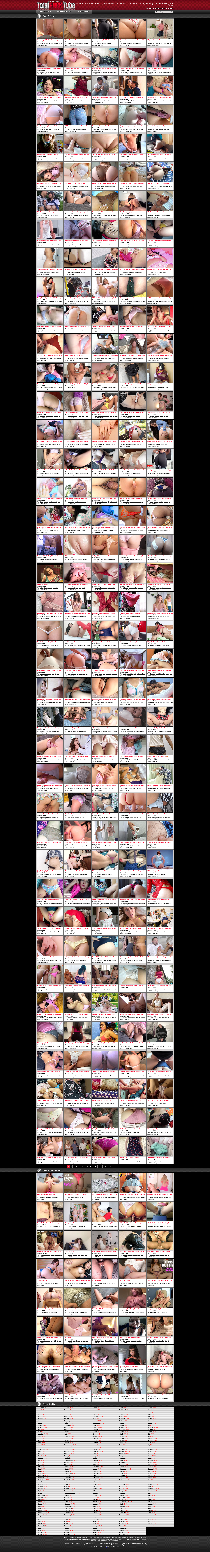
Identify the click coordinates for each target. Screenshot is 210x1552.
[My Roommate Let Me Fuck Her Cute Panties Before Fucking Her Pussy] (160, 143)
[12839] (42, 1416)
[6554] (69, 1407)
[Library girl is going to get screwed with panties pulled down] (160, 917)
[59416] (69, 1497)
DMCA (106, 1548)
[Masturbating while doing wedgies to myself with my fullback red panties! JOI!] (160, 1355)
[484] (124, 1493)
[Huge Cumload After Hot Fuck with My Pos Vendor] (105, 1326)
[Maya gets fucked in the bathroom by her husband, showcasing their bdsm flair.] (160, 29)
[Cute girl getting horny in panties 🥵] (160, 745)
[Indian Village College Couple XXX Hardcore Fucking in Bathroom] (132, 373)
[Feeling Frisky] (160, 1032)
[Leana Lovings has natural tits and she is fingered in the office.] (77, 745)
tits (57, 1198)
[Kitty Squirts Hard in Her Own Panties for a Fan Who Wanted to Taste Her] (160, 344)
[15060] (96, 1497)
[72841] (42, 1412)
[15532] (152, 1491)
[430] (150, 1445)
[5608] (70, 1412)
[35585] (98, 1517)
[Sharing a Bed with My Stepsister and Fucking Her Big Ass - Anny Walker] (77, 774)
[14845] (98, 1477)
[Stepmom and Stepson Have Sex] (50, 946)
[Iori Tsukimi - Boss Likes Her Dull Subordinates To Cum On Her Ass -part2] (132, 459)
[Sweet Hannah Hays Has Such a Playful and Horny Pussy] (132, 258)
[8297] (69, 1431)
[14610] (125, 1469)
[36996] (152, 1517)
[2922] (42, 1532)
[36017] (124, 1519)
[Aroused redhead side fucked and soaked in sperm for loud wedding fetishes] (105, 1003)
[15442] (152, 1519)
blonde (140, 72)
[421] (43, 1484)
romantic (140, 731)
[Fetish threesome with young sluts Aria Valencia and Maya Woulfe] (105, 974)
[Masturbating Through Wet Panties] (77, 172)
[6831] (125, 1497)
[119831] (69, 1451)
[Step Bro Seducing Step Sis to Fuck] (50, 115)
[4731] (41, 1438)
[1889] (71, 1460)
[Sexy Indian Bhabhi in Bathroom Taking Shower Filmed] (50, 258)
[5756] (96, 1491)
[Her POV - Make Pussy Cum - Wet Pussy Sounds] (105, 1298)
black (86, 989)
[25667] (41, 1410)
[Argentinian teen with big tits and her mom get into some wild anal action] (50, 1060)
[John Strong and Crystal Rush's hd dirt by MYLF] (77, 1269)
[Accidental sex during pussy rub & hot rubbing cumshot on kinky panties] (160, 1089)
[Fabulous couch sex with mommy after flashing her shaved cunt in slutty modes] (160, 86)
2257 (103, 1548)
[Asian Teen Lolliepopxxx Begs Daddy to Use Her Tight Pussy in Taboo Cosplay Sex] (50, 888)
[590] (96, 1523)
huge (168, 473)
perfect (60, 387)
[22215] (126, 1501)
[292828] (42, 1499)
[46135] (124, 1506)
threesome (112, 989)
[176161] (43, 1497)
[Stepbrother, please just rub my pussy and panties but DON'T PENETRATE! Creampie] (132, 1060)
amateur (83, 43)
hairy (48, 645)
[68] (41, 1488)
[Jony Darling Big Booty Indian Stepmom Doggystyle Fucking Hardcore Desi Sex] (50, 860)
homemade (78, 43)
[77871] (97, 1532)
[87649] (124, 1484)
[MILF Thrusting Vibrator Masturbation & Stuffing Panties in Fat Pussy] (160, 1146)
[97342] (41, 1491)
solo (141, 273)
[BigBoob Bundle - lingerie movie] (132, 1355)
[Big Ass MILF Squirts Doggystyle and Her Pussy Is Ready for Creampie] (77, 258)
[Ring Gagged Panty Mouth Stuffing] (132, 1326)
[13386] (152, 1438)
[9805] (41, 1431)
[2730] (151, 1495)
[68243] (70, 1462)
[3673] (98, 1423)
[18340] (152, 1477)
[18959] (42, 1530)
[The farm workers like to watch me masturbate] (77, 1298)
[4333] (123, 1436)
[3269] (97, 1412)
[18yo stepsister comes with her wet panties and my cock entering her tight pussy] (50, 1146)
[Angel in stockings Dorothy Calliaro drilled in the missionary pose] (105, 1355)
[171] (43, 1526)
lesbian (82, 874)
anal (86, 359)
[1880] (42, 1458)
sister (52, 43)
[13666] (152, 1442)
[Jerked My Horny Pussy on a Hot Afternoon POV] (160, 831)
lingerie (60, 129)
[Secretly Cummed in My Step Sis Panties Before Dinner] (132, 57)
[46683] (124, 1453)
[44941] (151, 1425)
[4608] (152, 1469)
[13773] (125, 1462)
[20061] (124, 1471)
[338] (152, 1449)
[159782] (124, 1499)
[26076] (152, 1407)
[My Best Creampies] (105, 1269)
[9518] (152, 1504)
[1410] (70, 1508)
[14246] (42, 1501)
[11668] (125, 1517)
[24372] (69, 1458)
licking (111, 244)
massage (77, 187)
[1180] (97, 1469)
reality (84, 616)
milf (100, 43)
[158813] (71, 1488)
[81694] (124, 1425)
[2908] (151, 1436)
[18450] (97, 1421)
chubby (168, 215)
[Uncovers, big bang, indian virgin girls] (132, 1089)
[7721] (41, 1460)
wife (157, 43)
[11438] (68, 1414)
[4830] (69, 1469)
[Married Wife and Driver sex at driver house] (105, 803)
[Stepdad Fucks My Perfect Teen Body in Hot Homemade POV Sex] (160, 258)
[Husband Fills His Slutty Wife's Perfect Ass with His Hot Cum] (50, 545)
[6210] (69, 1471)
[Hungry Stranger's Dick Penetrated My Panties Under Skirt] (50, 774)
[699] (151, 1499)
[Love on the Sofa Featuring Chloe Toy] (50, 143)
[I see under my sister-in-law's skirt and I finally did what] (50, 401)
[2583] (125, 1427)
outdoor (137, 158)
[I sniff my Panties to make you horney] (132, 602)
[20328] (152, 1462)
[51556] (124, 1473)
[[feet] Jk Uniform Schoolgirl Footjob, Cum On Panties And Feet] (105, 1240)
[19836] (42, 1436)
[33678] (68, 1464)
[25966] (123, 1445)
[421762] (98, 1460)
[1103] (97, 1486)
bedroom (165, 101)
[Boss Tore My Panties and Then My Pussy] (77, 803)
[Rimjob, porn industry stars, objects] (50, 1384)
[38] (97, 1471)
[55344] (124, 1510)
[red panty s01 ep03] (50, 573)
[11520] (98, 1416)
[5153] (41, 1519)
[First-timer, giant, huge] (132, 201)
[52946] (68, 1482)
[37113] (96, 1414)
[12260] (152, 1501)
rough (113, 187)
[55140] (97, 1493)
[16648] (69, 1425)
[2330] (69, 1427)
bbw (142, 129)
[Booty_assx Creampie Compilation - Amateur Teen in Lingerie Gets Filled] (105, 115)
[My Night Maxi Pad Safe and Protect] (105, 1384)
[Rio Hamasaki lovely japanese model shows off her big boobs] (132, 1003)
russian (56, 43)
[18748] (97, 1526)
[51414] (69, 1517)
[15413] (69, 1442)
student (113, 588)
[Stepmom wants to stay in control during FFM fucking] (160, 602)
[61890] (98, 1488)
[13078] (96, 1506)
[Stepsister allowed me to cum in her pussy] (132, 974)
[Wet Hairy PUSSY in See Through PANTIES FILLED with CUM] (160, 57)
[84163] (70, 1477)
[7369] (42, 1440)
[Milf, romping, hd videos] (160, 860)
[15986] (124, 1466)
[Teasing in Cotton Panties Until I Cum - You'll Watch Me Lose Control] (105, 917)
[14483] (97, 1431)
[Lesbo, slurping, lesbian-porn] (77, 1384)
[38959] (98, 1451)
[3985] (123, 1412)
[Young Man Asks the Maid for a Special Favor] (50, 86)
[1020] (151, 1416)
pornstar (59, 1398)
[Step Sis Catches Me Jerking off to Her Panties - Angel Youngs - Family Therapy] (132, 917)
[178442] (42, 1510)
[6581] (68, 1501)
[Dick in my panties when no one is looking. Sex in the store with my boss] (160, 287)
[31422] (152, 1418)
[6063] (41, 1506)
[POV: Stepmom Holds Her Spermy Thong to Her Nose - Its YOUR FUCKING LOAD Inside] (50, 229)
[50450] (153, 1451)
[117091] (152, 1434)
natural (105, 101)
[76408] (69, 1438)
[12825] (98, 1519)
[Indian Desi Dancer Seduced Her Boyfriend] (160, 774)
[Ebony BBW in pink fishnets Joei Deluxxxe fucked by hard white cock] (77, 1355)
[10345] (126, 1447)
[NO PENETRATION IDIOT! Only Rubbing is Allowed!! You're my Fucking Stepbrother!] (50, 917)
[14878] (43, 1512)
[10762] (69, 1423)
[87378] (70, 1453)
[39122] (152, 1526)
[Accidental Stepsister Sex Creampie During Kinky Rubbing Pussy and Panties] (50, 57)
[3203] (124, 1418)
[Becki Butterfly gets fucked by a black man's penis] (77, 974)
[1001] (41, 1421)
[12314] (69, 1510)
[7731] (152, 1475)
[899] (97, 1504)
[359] (69, 1480)
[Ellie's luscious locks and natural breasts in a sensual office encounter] (77, 602)
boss (83, 817)
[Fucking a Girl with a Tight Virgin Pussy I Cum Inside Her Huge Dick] (50, 602)
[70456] (41, 1466)
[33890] (124, 1504)
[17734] (124, 1495)
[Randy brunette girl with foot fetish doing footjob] (50, 287)
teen (73, 43)
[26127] (70, 1491)
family (107, 903)
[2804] (124, 1429)
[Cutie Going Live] (77, 1240)
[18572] (41, 1414)
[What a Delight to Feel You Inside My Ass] (132, 1212)
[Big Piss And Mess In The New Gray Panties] (160, 1212)
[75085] (152, 1473)
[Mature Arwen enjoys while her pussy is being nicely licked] (160, 946)
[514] (42, 1418)
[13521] (43, 1434)
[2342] (69, 1530)
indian (97, 72)
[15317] (124, 1438)
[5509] (97, 1534)
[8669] (123, 1440)
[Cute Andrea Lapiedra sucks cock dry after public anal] (132, 430)
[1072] (68, 1499)
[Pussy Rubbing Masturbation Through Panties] (50, 1212)
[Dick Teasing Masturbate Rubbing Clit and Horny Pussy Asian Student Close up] (105, 745)
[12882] (124, 1477)
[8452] (41, 1453)
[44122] (70, 1436)
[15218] (124, 1508)
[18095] (152, 1466)
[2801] (151, 1482)
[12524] (69, 1447)
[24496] (151, 1486)
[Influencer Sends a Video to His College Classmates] (50, 373)
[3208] (124, 1491)
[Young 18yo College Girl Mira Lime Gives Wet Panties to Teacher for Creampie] (160, 717)
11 (96, 1166)
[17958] (124, 1442)
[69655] (42, 1473)
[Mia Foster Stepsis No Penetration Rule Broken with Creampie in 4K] (132, 1032)
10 (93, 1166)
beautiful (48, 43)
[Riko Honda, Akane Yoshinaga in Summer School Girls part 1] (50, 201)
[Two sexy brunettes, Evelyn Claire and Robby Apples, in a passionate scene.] (132, 86)
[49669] (124, 1421)
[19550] (125, 1486)
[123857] (97, 1515)
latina (57, 273)
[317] (68, 1456)
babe (50, 129)
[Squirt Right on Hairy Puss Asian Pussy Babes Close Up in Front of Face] (105, 774)
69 (167, 932)
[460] (43, 1477)
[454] (43, 1475)
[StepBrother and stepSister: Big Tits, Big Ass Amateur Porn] (160, 573)
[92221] (98, 1466)
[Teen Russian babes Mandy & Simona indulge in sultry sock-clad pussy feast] (77, 860)
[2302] (69, 1440)
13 (101, 1166)
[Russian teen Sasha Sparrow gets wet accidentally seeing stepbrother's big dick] (50, 688)
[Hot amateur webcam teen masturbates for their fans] (77, 315)
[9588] (42, 1504)
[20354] (69, 1418)
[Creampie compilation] (77, 29)
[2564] (125, 1528)
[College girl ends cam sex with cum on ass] (105, 545)
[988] (41, 1528)
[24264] (70, 1445)
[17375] (152, 1412)
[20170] (98, 1429)
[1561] (97, 1442)
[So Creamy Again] (132, 1269)
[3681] (96, 1453)
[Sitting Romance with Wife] (160, 373)
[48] (97, 1480)
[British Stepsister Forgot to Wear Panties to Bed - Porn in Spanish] (77, 516)
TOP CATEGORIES (45, 12)
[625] (152, 1410)
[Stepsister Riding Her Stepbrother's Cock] (160, 631)
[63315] (124, 1434)
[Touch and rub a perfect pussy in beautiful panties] (132, 29)
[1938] (124, 1423)
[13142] (69, 1466)
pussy (87, 43)
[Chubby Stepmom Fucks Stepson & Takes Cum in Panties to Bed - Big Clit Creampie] (132, 1118)
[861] (68, 1410)
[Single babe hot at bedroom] (77, 631)
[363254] (152, 1464)
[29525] (96, 1462)
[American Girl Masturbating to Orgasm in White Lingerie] (77, 201)
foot (140, 1398)
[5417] (41, 1471)
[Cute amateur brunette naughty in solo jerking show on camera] (50, 315)
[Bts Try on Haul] (77, 1212)
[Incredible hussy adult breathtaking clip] (132, 717)
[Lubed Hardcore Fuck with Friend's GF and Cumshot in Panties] (77, 459)
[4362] (152, 1429)
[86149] (153, 1427)
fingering (115, 416)
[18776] (124, 1475)
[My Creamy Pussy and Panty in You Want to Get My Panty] (77, 717)
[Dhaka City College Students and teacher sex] (160, 1118)
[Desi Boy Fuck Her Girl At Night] (105, 631)
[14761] (98, 1473)
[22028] (124, 1460)
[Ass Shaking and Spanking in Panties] (77, 1183)
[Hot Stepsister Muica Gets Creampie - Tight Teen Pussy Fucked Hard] (50, 1118)
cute (52, 101)
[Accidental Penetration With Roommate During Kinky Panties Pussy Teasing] (77, 688)
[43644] (124, 1458)
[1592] (42, 1523)
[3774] (124, 1526)
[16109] (97, 1528)
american (81, 215)
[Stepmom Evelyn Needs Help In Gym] (132, 631)
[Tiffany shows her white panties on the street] (160, 974)
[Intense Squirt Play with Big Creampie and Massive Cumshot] (132, 516)
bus (168, 129)
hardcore (42, 43)
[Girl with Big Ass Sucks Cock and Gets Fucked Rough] (105, 172)
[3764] (69, 1486)
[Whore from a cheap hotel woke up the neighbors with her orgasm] (160, 1060)
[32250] (97, 1482)
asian (47, 129)
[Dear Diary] (77, 1326)
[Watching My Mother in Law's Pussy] (50, 1032)
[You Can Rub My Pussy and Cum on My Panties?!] (50, 344)
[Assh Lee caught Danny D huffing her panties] (105, 831)
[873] (124, 1534)
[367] (124, 1449)
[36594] (69, 1526)
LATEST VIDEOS (83, 12)
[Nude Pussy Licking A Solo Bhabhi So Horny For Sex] (132, 688)
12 (98, 1166)
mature (171, 101)
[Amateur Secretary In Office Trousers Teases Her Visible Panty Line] (105, 29)
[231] (43, 1482)
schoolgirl (114, 1255)
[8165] (97, 1449)
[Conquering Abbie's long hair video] (132, 1298)
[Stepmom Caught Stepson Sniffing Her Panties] (132, 946)
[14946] (97, 1427)
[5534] (96, 1521)
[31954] (72, 1493)
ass (108, 43)
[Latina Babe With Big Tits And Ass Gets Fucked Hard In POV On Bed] (50, 172)
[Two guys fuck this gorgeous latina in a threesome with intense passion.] (105, 86)
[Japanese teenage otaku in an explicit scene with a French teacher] (105, 1212)
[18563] (97, 1425)
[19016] (42, 1486)
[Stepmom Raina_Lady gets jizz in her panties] (50, 974)
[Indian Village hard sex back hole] (105, 1089)
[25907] (97, 1464)
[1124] (152, 1506)
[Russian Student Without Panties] (132, 1146)
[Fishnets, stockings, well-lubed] (132, 1384)
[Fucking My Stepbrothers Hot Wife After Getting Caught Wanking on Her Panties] (105, 602)
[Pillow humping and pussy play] (50, 1183)
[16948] (124, 1431)
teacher (105, 588)
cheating (50, 244)
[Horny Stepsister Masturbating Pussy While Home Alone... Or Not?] (50, 659)
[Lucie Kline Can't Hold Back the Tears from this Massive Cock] (50, 516)
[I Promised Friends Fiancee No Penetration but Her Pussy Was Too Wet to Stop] (50, 1003)
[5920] (152, 1515)
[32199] (152, 1447)
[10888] (124, 1532)
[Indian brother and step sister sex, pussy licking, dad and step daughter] (160, 516)
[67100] (97, 1512)
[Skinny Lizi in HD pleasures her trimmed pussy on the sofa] (160, 430)
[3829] (69, 1512)
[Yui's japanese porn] (50, 1269)
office (110, 43)
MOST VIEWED (64, 12)
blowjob (169, 43)
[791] (69, 1523)
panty (73, 387)
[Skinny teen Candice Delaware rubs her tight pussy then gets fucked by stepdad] (77, 946)
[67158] (97, 1510)
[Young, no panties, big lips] (160, 1298)
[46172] (70, 1504)
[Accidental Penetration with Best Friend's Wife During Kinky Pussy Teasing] (160, 229)
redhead (141, 1283)
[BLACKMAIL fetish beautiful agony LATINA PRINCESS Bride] (105, 287)
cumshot (83, 1046)
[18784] (41, 1521)
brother (137, 989)
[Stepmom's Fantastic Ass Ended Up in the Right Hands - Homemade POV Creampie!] (160, 1384)
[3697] (124, 1530)
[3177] (125, 1515)
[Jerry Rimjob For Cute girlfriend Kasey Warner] (77, 1003)
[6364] (97, 1499)
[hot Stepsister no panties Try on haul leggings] (160, 459)
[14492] (97, 1407)
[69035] (69, 1528)
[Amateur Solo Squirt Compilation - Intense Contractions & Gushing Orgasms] (105, 430)
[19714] (98, 1438)
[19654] (153, 1488)
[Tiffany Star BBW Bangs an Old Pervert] (77, 487)
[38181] (96, 1456)
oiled (143, 1398)
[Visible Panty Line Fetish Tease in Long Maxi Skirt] (132, 545)
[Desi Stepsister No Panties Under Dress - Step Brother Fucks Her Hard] (77, 1089)
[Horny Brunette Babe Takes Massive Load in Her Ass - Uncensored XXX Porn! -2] (105, 1118)
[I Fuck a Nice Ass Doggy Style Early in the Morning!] (160, 487)
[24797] (69, 1449)
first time (83, 101)
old (108, 932)
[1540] (43, 1449)
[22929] (42, 1517)
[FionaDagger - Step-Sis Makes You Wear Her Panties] (160, 401)
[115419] (124, 1456)
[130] (70, 1473)
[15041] (41, 1464)
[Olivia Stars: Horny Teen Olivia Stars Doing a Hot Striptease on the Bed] (132, 659)
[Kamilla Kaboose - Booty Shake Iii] (50, 631)
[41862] (41, 1469)
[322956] (42, 1423)
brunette (130, 101)
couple (164, 43)
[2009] (151, 1458)
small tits (137, 273)
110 (105, 1166)
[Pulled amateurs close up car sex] (77, 545)
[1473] (96, 1418)
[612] (97, 1447)
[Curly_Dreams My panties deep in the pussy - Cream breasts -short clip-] (132, 401)
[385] (152, 1423)
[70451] (69, 1429)
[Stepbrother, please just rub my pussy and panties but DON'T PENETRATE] (77, 659)
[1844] (97, 1501)
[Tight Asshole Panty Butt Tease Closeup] (50, 1355)
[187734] (152, 1480)
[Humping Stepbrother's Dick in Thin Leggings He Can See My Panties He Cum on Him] (77, 1032)
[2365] (42, 1451)
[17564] (152, 1510)
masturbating (58, 301)
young (162, 1312)
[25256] (152, 1471)
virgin (132, 473)
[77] (124, 1410)
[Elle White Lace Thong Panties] (160, 201)
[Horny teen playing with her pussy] (77, 344)
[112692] (124, 1488)
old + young (108, 359)
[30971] (69, 1416)
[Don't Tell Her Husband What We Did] (105, 946)
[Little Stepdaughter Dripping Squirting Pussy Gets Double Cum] (132, 803)
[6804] (69, 1519)
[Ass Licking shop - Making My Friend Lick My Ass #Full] (105, 229)
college (42, 158)
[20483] (152, 1508)
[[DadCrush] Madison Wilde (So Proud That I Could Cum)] (105, 401)
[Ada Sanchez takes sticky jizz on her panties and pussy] (105, 315)
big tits (160, 43)
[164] (68, 1495)
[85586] (97, 1458)
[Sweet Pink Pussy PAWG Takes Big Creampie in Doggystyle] (132, 229)
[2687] (43, 1480)
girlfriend (125, 158)
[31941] (41, 1462)
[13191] (97, 1445)
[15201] (124, 1521)
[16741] (70, 1515)
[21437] (96, 1434)
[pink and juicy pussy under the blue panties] (50, 487)
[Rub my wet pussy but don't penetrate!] (132, 487)
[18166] (43, 1447)
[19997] (151, 1421)
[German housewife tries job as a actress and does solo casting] (105, 373)
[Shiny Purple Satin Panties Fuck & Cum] (105, 1146)
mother (85, 158)
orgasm (107, 444)
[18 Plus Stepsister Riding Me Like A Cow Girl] (105, 717)
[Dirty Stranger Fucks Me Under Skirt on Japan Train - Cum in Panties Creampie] (77, 229)
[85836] (41, 1442)
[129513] (41, 1445)
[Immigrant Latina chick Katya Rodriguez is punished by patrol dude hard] (50, 717)
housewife (97, 387)
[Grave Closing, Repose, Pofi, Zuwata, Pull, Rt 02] (50, 1326)
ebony (82, 1255)
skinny (162, 444)
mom (151, 101)
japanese (42, 215)
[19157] (152, 1431)
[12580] (42, 1425)
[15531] (124, 1414)
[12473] (123, 1482)
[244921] (124, 1407)
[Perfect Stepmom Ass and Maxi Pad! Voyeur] (132, 888)
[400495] (125, 1451)
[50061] (124, 1416)
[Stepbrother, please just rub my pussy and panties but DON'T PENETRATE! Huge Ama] (77, 831)
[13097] (124, 1464)
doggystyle (136, 530)
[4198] (151, 1414)
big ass (60, 43)
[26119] (97, 1436)
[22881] (152, 1460)
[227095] (42, 1534)
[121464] (97, 1475)
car (83, 559)
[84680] (97, 1508)
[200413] (42, 1493)
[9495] (97, 1495)
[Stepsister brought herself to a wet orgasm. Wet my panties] (160, 1003)
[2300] (97, 1440)
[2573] (43, 1495)
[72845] (153, 1484)
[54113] (44, 1407)
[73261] (151, 1497)
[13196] (125, 1512)
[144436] (42, 1456)
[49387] (41, 1508)
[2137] (152, 1523)
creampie (54, 129)
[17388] (152, 1456)
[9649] (151, 1453)
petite (142, 874)
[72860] (70, 1532)
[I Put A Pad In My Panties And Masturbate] (50, 459)
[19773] (70, 1534)
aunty (69, 530)
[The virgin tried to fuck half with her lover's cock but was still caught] (77, 57)
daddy (169, 530)
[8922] (68, 1434)
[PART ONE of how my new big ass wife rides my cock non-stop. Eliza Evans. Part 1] (77, 115)
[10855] (97, 1410)
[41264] (69, 1484)
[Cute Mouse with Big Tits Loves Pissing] (160, 1240)
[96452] (151, 1493)
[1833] (69, 1475)
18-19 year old (71, 72)
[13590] (152, 1440)
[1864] (70, 1506)
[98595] (98, 1530)
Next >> (109, 1166)
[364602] (42, 1515)
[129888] (42, 1429)
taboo (133, 874)
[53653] (151, 1521)
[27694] (42, 1427)
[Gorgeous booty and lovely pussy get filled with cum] (132, 115)
